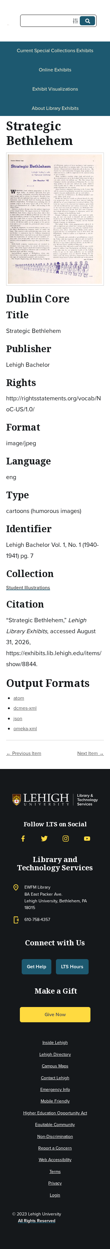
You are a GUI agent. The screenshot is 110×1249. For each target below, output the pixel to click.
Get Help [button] (36, 966)
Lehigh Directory (55, 1054)
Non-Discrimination (55, 1136)
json (17, 718)
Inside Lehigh (55, 1042)
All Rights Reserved (36, 1221)
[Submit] (87, 20)
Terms (55, 1171)
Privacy (55, 1183)
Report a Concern (55, 1148)
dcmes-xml (25, 708)
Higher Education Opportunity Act (55, 1113)
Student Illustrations (28, 587)
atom (18, 698)
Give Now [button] (55, 1014)
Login (55, 1195)
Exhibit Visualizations (55, 88)
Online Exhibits (55, 69)
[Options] (76, 20)
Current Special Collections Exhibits (55, 50)
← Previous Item (23, 753)
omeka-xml (25, 728)
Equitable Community (55, 1124)
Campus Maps (55, 1066)
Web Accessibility (55, 1160)
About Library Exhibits (55, 108)
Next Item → (90, 753)
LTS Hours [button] (72, 966)
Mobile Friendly (55, 1101)
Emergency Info (55, 1089)
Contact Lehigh (55, 1078)
